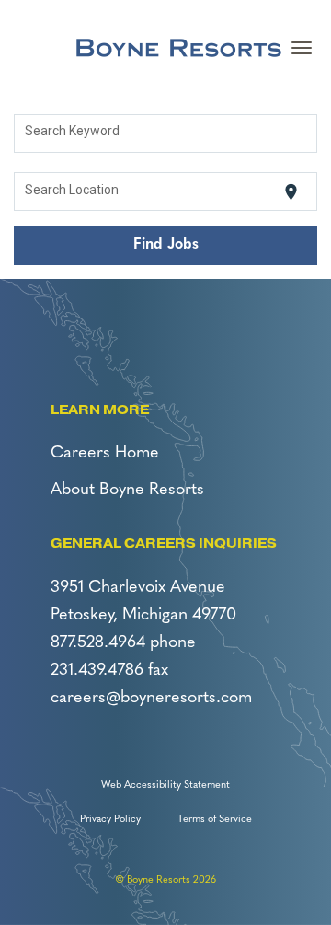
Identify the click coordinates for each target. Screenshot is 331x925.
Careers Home (105, 453)
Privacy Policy (110, 820)
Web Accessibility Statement (165, 785)
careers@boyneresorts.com (151, 698)
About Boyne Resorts (127, 490)
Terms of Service (214, 820)
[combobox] (166, 133)
